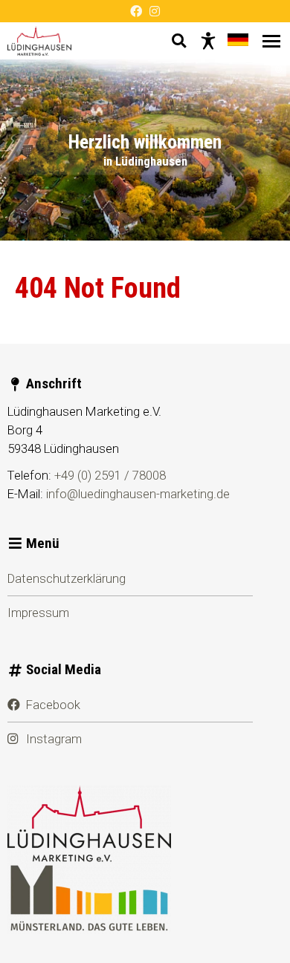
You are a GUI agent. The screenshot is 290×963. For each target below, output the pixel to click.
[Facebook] (136, 11)
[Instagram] (154, 11)
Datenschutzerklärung (66, 578)
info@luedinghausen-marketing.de (138, 493)
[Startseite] (39, 41)
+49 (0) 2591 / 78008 (110, 475)
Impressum (38, 612)
